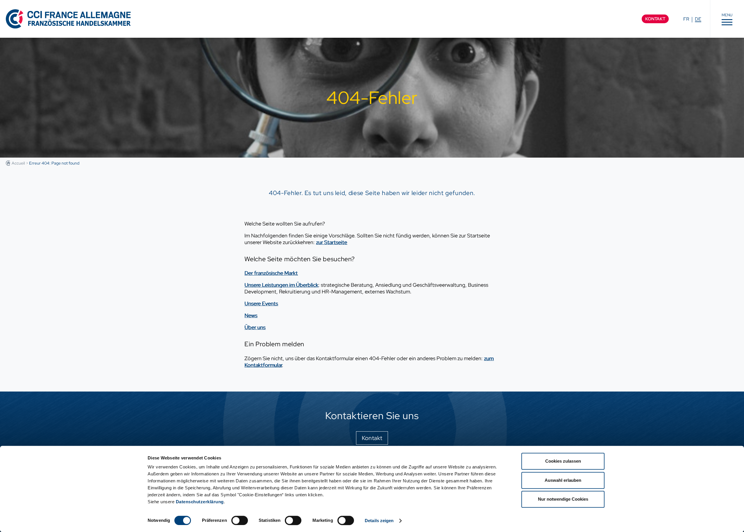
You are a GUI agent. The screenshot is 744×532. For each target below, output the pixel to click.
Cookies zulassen (563, 461)
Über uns (254, 327)
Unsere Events (261, 303)
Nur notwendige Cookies (563, 499)
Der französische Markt (271, 273)
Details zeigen (379, 520)
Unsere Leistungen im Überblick (281, 285)
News (250, 315)
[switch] (239, 520)
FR (686, 19)
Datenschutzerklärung (200, 501)
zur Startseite (331, 242)
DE (698, 19)
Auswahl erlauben (563, 480)
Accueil (18, 163)
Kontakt (655, 19)
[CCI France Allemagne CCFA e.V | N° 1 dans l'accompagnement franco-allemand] (68, 18)
